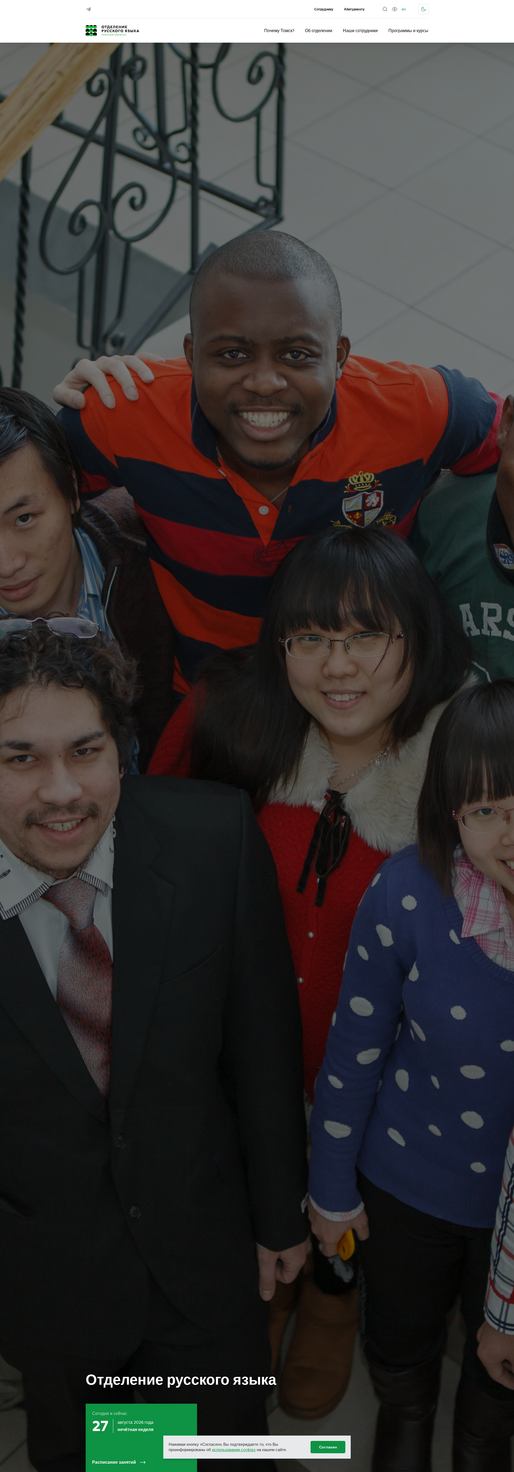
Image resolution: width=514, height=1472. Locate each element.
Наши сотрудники (360, 30)
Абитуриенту (354, 9)
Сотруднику (323, 9)
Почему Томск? (279, 30)
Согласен (328, 1447)
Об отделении (318, 30)
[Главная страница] (112, 30)
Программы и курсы (408, 30)
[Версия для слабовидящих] (394, 9)
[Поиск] (385, 9)
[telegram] (88, 9)
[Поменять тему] (423, 9)
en (404, 9)
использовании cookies (234, 1449)
